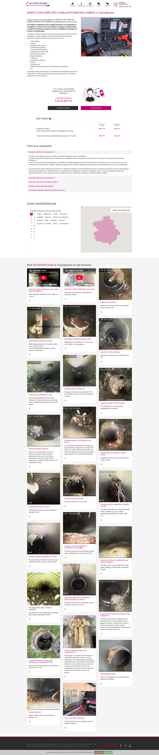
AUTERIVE (62, 220)
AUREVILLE (48, 217)
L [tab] (31, 226)
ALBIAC (55, 214)
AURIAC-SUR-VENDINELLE (60, 217)
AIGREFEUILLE (48, 214)
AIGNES (39, 214)
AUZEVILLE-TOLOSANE (44, 223)
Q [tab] (34, 232)
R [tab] (31, 235)
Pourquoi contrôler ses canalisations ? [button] (42, 152)
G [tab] (31, 223)
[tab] (79, 152)
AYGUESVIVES (64, 223)
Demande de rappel (63, 108)
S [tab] (34, 235)
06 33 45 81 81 (64, 101)
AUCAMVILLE (63, 214)
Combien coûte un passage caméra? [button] (41, 186)
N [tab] (31, 229)
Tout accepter (108, 752)
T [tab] (31, 238)
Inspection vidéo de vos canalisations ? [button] (42, 178)
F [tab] (34, 220)
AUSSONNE (53, 220)
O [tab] (34, 229)
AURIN (46, 220)
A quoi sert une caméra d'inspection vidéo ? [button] (43, 182)
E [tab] (31, 220)
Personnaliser (99, 752)
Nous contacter (96, 108)
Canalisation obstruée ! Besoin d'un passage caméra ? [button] (47, 190)
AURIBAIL (40, 220)
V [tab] (34, 238)
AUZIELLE (55, 223)
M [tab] (34, 226)
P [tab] (31, 232)
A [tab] (31, 214)
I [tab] (34, 223)
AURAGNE (40, 217)
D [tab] (34, 217)
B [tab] (34, 214)
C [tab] (31, 217)
